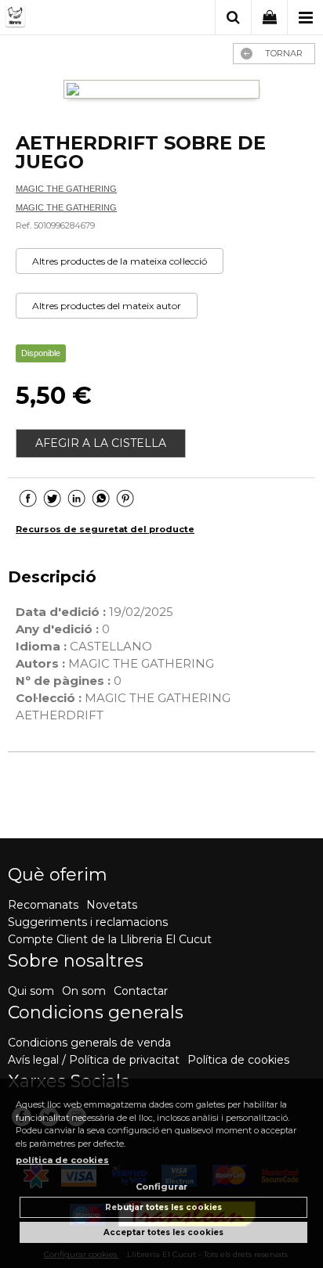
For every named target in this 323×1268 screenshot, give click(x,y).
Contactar (141, 991)
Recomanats (43, 905)
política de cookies (62, 1160)
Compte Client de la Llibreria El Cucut (110, 939)
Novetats (111, 905)
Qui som (31, 991)
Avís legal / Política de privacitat (94, 1060)
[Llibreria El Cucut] (68, 18)
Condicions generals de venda (89, 1043)
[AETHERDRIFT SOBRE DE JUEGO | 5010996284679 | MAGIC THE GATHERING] (161, 91)
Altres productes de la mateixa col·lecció (119, 261)
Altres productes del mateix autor (106, 306)
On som (84, 991)
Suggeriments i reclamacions (88, 922)
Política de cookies (238, 1060)
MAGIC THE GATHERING (66, 188)
